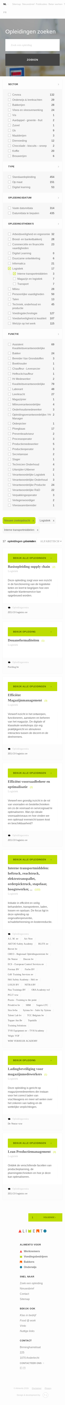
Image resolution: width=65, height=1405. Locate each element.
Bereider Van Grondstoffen (28, 358)
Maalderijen (19, 135)
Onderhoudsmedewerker (27, 409)
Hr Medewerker (21, 379)
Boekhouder (19, 363)
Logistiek (17, 268)
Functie (13, 334)
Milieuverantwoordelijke (26, 404)
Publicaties (41, 4)
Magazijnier (19, 399)
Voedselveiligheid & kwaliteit (29, 318)
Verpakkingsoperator (24, 495)
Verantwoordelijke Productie (29, 484)
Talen (15, 299)
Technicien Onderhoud (25, 464)
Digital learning (21, 187)
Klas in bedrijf (28, 1315)
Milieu (16, 289)
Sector (13, 84)
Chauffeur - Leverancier (26, 368)
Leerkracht (18, 394)
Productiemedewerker (25, 444)
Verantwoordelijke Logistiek (28, 474)
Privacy (48, 1388)
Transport (22, 284)
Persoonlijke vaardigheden (28, 294)
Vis (14, 115)
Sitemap (16, 4)
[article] (34, 1251)
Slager (16, 459)
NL (4, 4)
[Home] (32, 1231)
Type (11, 166)
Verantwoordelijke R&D (26, 490)
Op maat (17, 182)
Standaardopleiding (24, 177)
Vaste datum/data (22, 208)
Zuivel (16, 125)
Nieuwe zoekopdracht (17, 520)
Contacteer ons (31, 1363)
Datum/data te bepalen (25, 213)
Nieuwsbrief (28, 4)
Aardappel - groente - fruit (27, 120)
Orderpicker (19, 423)
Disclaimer (37, 1388)
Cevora (16, 94)
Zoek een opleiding (31, 1283)
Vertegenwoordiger (23, 500)
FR (4, 12)
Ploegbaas (18, 428)
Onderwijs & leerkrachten (27, 99)
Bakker (16, 353)
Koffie (15, 151)
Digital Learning (21, 253)
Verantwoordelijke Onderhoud (30, 479)
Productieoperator (23, 449)
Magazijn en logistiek (29, 278)
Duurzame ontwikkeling (26, 258)
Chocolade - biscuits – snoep (29, 145)
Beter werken (55, 4)
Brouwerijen (19, 156)
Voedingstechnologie (24, 313)
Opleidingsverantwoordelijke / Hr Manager (31, 416)
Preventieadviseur (23, 433)
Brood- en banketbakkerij (27, 239)
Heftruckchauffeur (22, 373)
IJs (14, 130)
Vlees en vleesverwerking (27, 110)
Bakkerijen (18, 105)
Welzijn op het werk (24, 323)
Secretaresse (20, 454)
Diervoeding (19, 140)
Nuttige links (27, 1331)
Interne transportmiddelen (32, 273)
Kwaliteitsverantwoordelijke (28, 384)
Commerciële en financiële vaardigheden (28, 246)
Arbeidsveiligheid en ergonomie (31, 234)
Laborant (17, 389)
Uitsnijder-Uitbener (23, 469)
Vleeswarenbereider (24, 505)
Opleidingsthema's (21, 223)
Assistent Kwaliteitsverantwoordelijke (28, 346)
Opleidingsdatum (20, 197)
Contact (24, 1293)
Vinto (23, 1325)
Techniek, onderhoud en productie (26, 306)
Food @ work (28, 1320)
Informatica (18, 263)
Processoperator (22, 439)
